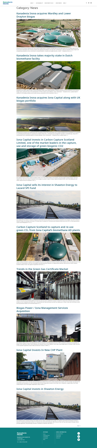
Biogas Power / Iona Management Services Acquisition (42, 309)
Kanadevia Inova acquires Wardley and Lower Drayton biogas (44, 15)
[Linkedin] (89, 3)
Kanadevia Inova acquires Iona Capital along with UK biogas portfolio (48, 99)
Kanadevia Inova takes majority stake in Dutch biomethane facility (44, 57)
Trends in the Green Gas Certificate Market (42, 269)
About (31, 3)
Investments (59, 3)
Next (78, 425)
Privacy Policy (58, 435)
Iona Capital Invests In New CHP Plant (39, 350)
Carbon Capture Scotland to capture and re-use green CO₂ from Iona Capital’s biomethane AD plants (48, 228)
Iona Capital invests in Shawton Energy (40, 389)
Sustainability (39, 3)
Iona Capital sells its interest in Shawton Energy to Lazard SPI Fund (47, 186)
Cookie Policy (58, 436)
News (64, 3)
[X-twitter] (86, 3)
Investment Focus (49, 3)
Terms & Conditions (59, 433)
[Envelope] (91, 3)
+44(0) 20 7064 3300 (23, 442)
